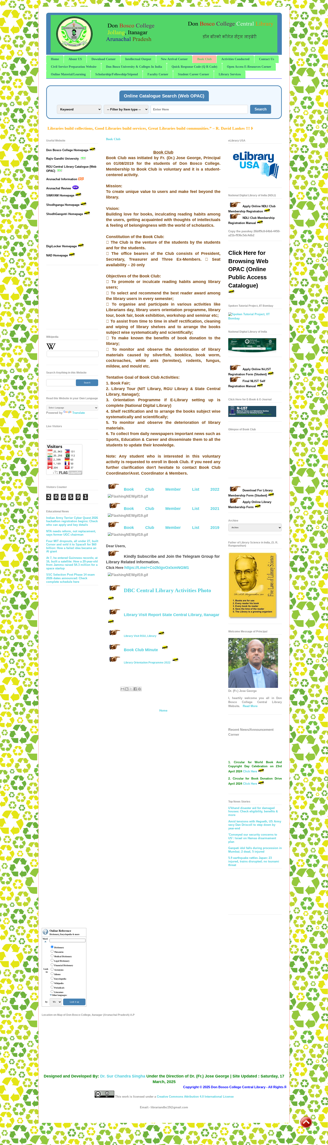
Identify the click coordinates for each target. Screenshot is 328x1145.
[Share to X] (131, 689)
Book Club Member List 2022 (171, 489)
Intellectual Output (138, 59)
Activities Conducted (235, 59)
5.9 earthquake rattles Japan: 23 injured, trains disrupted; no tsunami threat (253, 861)
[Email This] (122, 689)
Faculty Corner (157, 74)
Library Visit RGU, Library (140, 636)
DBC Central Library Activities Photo (167, 590)
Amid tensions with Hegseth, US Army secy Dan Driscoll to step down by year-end (254, 825)
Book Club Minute (141, 650)
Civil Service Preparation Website (73, 66)
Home (55, 59)
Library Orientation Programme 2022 (147, 662)
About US (75, 59)
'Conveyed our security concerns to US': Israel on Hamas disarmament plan (252, 838)
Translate (78, 412)
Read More (250, 706)
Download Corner (103, 59)
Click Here (250, 765)
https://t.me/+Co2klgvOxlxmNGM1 (156, 567)
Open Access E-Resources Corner (249, 66)
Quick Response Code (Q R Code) (194, 66)
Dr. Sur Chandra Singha (122, 1076)
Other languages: (59, 995)
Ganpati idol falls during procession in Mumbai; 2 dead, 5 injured (255, 849)
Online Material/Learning (68, 74)
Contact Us (266, 59)
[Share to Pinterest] (139, 689)
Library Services (230, 74)
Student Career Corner (193, 74)
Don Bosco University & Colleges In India (134, 66)
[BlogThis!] (127, 689)
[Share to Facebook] (135, 689)
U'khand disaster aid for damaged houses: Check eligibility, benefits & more (253, 811)
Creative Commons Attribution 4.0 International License (195, 1096)
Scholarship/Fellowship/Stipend (116, 74)
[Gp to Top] (306, 1127)
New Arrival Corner (174, 59)
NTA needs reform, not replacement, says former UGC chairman (71, 533)
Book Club (204, 59)
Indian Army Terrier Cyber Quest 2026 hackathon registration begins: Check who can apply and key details (72, 521)
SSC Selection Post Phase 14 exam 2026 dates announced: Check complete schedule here (70, 578)
